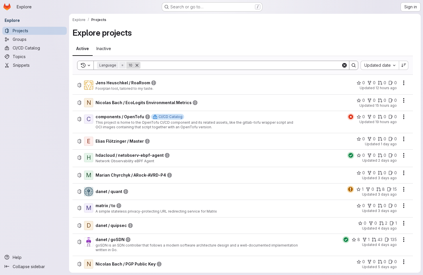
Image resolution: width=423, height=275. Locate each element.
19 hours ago (386, 122)
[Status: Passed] (350, 155)
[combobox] (380, 65)
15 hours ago (386, 105)
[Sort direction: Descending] (403, 65)
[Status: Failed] (350, 116)
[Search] (353, 65)
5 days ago (387, 267)
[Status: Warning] (350, 189)
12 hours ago (386, 88)
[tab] (83, 48)
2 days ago (387, 160)
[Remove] (137, 65)
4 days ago (387, 228)
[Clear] (344, 65)
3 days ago (387, 178)
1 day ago (389, 144)
